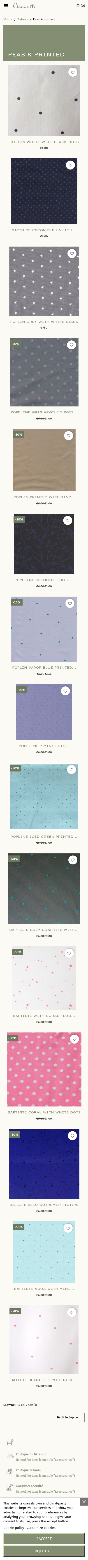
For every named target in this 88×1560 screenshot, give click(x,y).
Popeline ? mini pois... (44, 746)
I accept (44, 1538)
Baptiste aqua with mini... (44, 1289)
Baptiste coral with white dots (44, 1112)
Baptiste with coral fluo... (44, 1016)
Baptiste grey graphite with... (44, 930)
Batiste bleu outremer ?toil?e (44, 1205)
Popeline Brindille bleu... (44, 580)
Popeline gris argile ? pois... (44, 412)
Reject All (44, 1551)
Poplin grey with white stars (44, 322)
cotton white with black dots (44, 142)
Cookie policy (13, 1527)
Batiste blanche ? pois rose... (44, 1380)
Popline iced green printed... (44, 837)
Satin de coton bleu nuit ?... (44, 230)
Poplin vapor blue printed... (44, 668)
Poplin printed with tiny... (44, 497)
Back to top (68, 1417)
